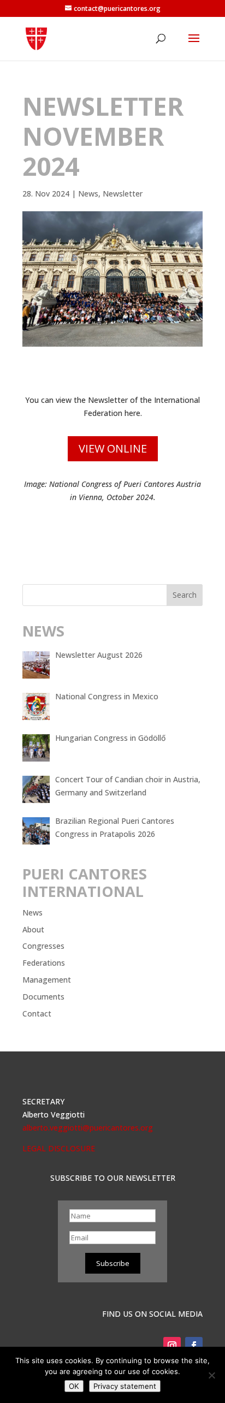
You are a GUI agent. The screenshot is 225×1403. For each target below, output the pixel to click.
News (88, 193)
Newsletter (123, 193)
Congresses (43, 946)
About (33, 929)
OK (74, 1386)
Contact (36, 1013)
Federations (43, 963)
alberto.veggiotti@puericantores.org (87, 1127)
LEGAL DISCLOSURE (58, 1148)
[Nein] (211, 1375)
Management (46, 979)
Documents (43, 996)
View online (113, 448)
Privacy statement (124, 1386)
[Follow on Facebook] (194, 1345)
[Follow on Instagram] (172, 1345)
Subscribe (112, 1263)
